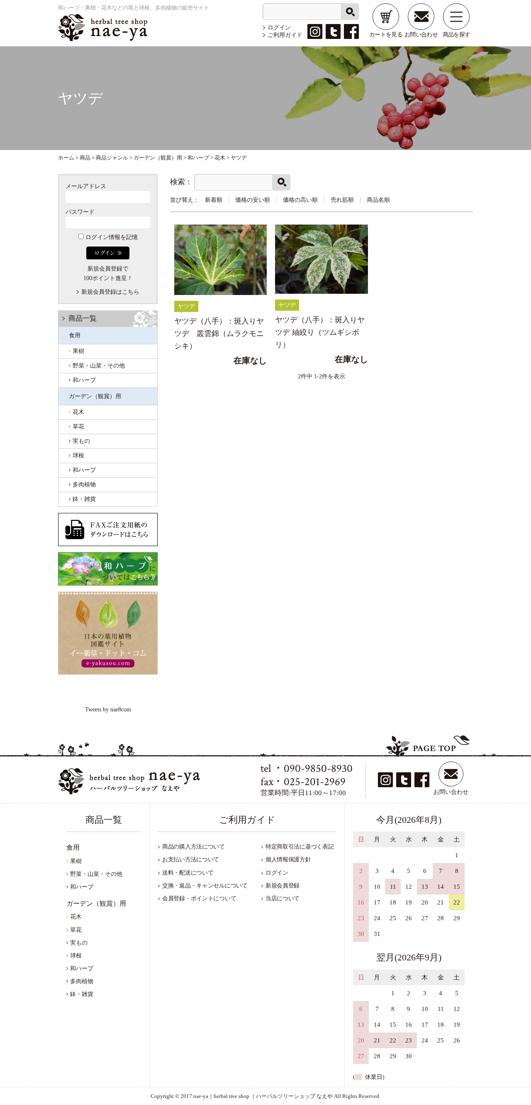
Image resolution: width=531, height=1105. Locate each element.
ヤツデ (186, 306)
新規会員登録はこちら (110, 292)
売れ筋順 (342, 200)
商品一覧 (82, 318)
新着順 (213, 200)
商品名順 (378, 200)
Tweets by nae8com (108, 709)
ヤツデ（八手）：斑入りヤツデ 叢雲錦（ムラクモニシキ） (219, 333)
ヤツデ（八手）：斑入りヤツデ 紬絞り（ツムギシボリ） (320, 332)
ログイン (279, 27)
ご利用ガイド (285, 35)
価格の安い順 (252, 200)
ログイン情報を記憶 (111, 237)
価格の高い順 (300, 200)
